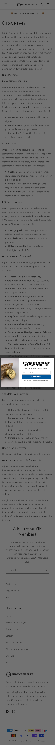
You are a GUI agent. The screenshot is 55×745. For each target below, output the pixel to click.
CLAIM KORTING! (36, 377)
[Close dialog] (52, 360)
